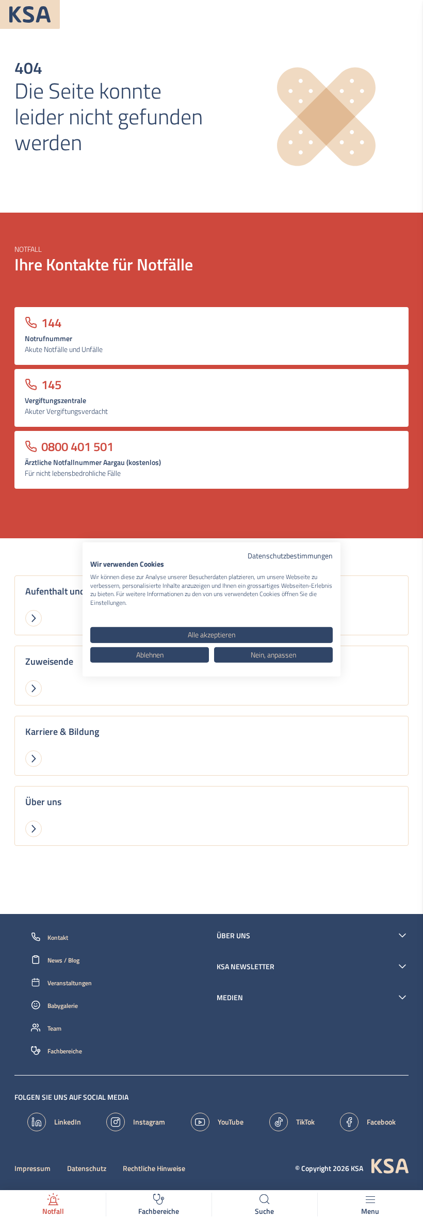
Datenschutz (86, 1168)
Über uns (233, 936)
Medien (230, 997)
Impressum (32, 1168)
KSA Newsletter (245, 966)
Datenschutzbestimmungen (290, 555)
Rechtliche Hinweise (154, 1168)
